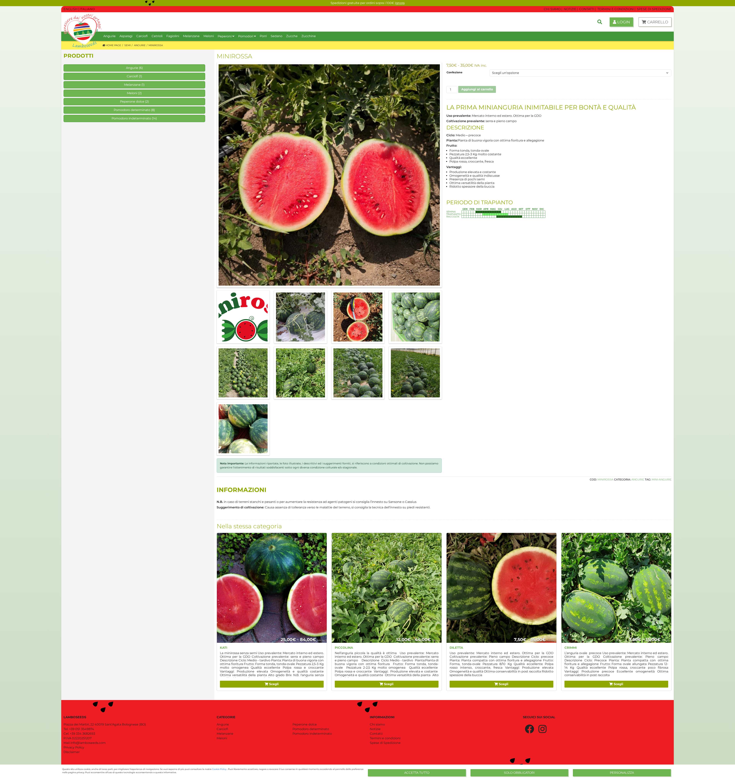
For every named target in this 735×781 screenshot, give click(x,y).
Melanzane (132, 85)
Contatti (376, 733)
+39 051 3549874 (81, 729)
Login (623, 22)
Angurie (132, 68)
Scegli (273, 684)
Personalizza (622, 772)
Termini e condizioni (385, 738)
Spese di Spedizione (385, 743)
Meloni (132, 93)
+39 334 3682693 (82, 733)
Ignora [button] (400, 3)
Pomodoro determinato (132, 110)
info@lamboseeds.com (88, 743)
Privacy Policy (74, 747)
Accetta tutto (416, 772)
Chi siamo (377, 724)
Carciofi (132, 76)
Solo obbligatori (519, 772)
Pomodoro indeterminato (131, 118)
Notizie (375, 729)
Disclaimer (72, 752)
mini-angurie (661, 479)
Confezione (454, 72)
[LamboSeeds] (83, 22)
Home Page (113, 45)
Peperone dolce (132, 101)
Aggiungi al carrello (477, 89)
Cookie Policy (219, 769)
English (71, 9)
